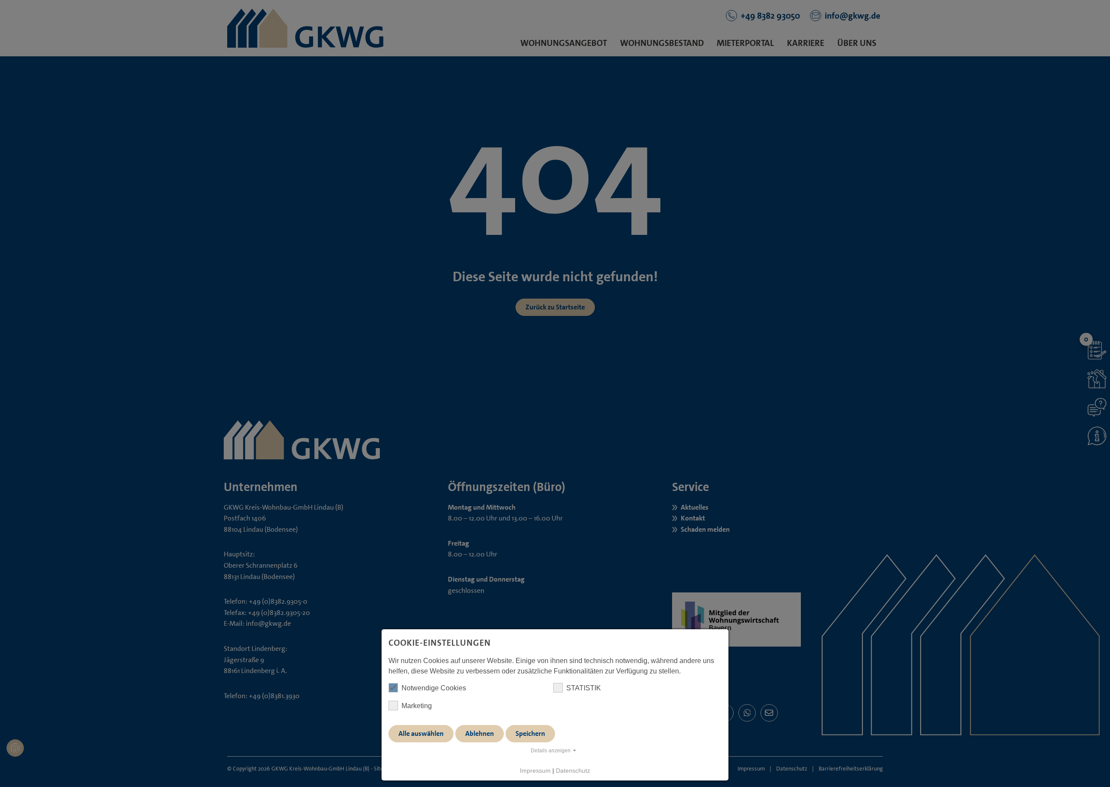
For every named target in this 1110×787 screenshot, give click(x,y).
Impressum (535, 770)
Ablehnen (479, 733)
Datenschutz (573, 770)
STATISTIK (583, 688)
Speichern (530, 733)
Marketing (417, 705)
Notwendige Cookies (434, 688)
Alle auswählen (421, 733)
